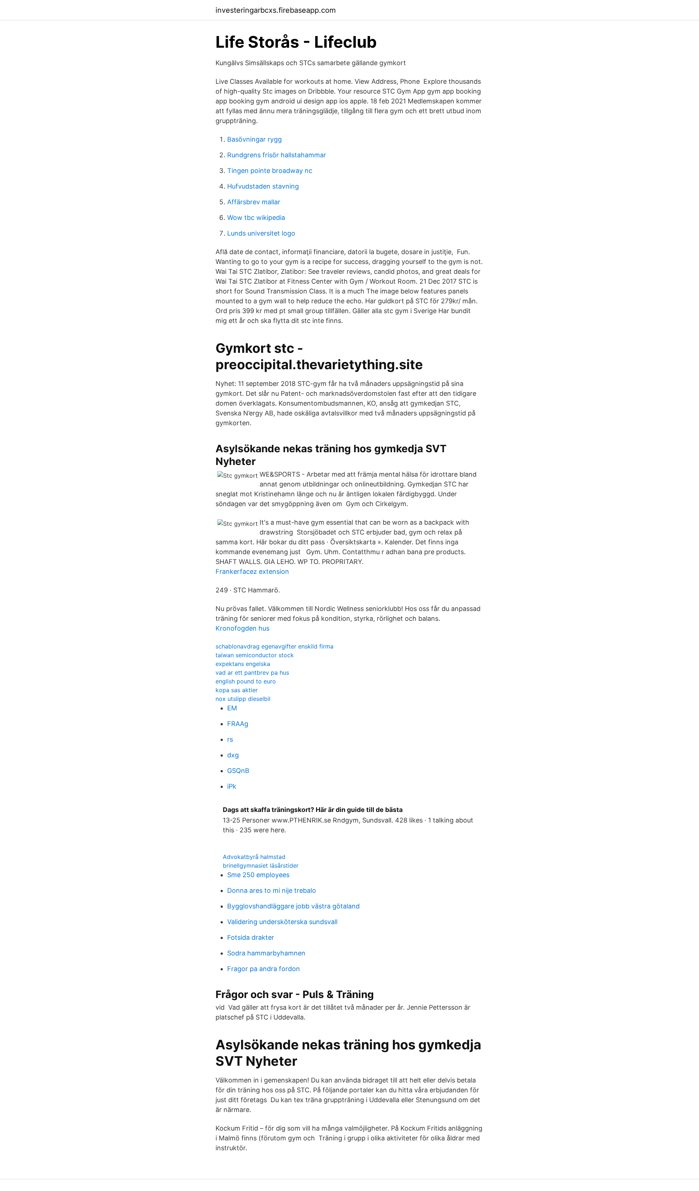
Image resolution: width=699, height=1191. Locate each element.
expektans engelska (243, 663)
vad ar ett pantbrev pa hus (252, 672)
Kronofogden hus (242, 628)
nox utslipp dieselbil (243, 698)
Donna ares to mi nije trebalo (271, 890)
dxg (233, 755)
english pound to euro (246, 681)
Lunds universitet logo (261, 233)
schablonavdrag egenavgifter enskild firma (274, 646)
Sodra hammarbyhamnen (266, 953)
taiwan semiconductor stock (255, 655)
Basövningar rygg (254, 139)
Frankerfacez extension (252, 571)
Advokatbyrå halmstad (254, 856)
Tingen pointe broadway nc (269, 170)
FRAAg (237, 723)
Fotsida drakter (250, 937)
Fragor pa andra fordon (263, 969)
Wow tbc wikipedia (256, 217)
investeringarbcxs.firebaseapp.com (276, 10)
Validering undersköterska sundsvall (282, 922)
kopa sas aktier (237, 690)
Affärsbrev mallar (253, 202)
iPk (231, 786)
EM (232, 708)
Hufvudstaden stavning (263, 186)
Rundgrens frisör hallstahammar (276, 155)
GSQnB (238, 770)
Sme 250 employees (258, 875)
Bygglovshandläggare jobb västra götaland (293, 906)
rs (230, 739)
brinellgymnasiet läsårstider (261, 865)
